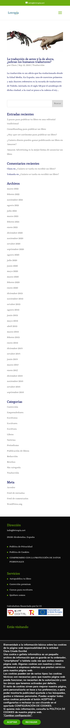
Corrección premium (20, 584)
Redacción (12, 456)
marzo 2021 (12, 216)
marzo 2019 (13, 331)
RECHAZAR (31, 722)
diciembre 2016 (15, 375)
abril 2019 (12, 326)
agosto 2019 (13, 309)
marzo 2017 (12, 364)
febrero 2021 (13, 221)
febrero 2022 (13, 194)
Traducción (38, 65)
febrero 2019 (13, 337)
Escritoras (12, 417)
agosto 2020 (13, 254)
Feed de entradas (16, 493)
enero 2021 (12, 227)
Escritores (12, 423)
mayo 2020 (12, 271)
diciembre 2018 (15, 348)
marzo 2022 (12, 188)
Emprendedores (15, 412)
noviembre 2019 (15, 298)
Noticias (11, 440)
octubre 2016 (13, 386)
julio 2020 (12, 260)
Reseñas (11, 462)
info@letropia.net (16, 530)
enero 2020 (12, 287)
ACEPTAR (12, 722)
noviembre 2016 (15, 381)
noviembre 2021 (15, 199)
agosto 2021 (13, 205)
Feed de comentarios (17, 498)
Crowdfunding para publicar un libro (26, 129)
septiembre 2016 (15, 392)
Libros (10, 434)
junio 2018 (12, 359)
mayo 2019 (12, 320)
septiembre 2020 (15, 249)
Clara (14, 65)
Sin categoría (14, 467)
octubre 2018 (13, 353)
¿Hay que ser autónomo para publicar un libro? (32, 134)
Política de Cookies (19, 552)
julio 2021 (12, 210)
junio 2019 (12, 315)
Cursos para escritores (21, 589)
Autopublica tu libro (20, 578)
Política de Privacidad (21, 546)
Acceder (11, 487)
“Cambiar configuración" (17, 715)
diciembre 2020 (15, 232)
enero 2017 (12, 370)
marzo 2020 (13, 276)
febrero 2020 (13, 282)
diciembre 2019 (15, 293)
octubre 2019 (13, 304)
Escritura (12, 429)
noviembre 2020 (15, 238)
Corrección (12, 407)
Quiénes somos (17, 595)
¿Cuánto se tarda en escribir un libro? (36, 168)
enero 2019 (12, 342)
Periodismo (13, 445)
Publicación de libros (18, 450)
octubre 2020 (13, 243)
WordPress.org (14, 504)
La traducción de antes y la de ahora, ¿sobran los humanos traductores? (30, 60)
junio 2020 (12, 265)
